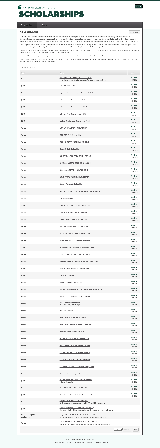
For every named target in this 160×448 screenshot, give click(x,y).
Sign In (138, 6)
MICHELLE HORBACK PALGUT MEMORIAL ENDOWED (81, 289)
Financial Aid (79, 442)
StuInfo (105, 442)
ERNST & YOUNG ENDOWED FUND (73, 212)
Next (135, 429)
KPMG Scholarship (67, 275)
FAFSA (98, 442)
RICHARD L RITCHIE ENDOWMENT (73, 317)
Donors (44, 25)
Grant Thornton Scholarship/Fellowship (75, 240)
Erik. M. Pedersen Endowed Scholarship (75, 205)
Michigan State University (64, 442)
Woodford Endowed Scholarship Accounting (77, 395)
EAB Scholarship (66, 198)
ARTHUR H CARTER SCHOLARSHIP (73, 128)
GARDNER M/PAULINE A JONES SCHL (75, 226)
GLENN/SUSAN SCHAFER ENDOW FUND (75, 233)
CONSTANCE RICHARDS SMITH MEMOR (75, 156)
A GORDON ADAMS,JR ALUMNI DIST (74, 400)
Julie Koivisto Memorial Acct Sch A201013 (76, 268)
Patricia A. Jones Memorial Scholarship (75, 296)
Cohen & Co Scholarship (69, 149)
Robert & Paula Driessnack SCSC (72, 331)
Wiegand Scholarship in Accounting (74, 373)
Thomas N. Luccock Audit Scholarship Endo (77, 366)
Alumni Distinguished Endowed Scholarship (77, 407)
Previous (127, 429)
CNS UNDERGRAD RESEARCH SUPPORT (76, 77)
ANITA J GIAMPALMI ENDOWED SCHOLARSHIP (78, 422)
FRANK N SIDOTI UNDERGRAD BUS (73, 219)
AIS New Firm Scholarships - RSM (73, 114)
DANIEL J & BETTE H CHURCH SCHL (74, 170)
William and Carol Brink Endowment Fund (76, 379)
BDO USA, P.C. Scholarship (70, 135)
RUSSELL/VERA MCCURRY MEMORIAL (75, 345)
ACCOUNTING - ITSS (68, 86)
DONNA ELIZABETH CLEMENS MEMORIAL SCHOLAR (80, 191)
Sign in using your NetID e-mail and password (71, 59)
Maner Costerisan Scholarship (71, 282)
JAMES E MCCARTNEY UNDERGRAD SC (75, 254)
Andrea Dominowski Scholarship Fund (75, 121)
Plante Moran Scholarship (70, 302)
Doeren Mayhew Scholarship (71, 184)
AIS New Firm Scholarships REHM (73, 100)
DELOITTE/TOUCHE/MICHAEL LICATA (74, 177)
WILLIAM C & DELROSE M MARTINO (74, 388)
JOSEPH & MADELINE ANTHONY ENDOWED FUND (79, 261)
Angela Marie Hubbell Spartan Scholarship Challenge (80, 415)
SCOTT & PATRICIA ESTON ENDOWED (75, 352)
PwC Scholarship (66, 310)
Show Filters (134, 32)
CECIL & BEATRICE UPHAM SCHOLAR (75, 142)
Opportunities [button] (27, 25)
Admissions (90, 442)
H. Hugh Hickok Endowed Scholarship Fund (77, 247)
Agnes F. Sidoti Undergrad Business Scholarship (79, 93)
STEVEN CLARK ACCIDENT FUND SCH (75, 359)
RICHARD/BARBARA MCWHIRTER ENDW (75, 324)
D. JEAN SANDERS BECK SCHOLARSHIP (76, 163)
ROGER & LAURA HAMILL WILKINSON (75, 338)
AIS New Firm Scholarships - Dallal (73, 107)
